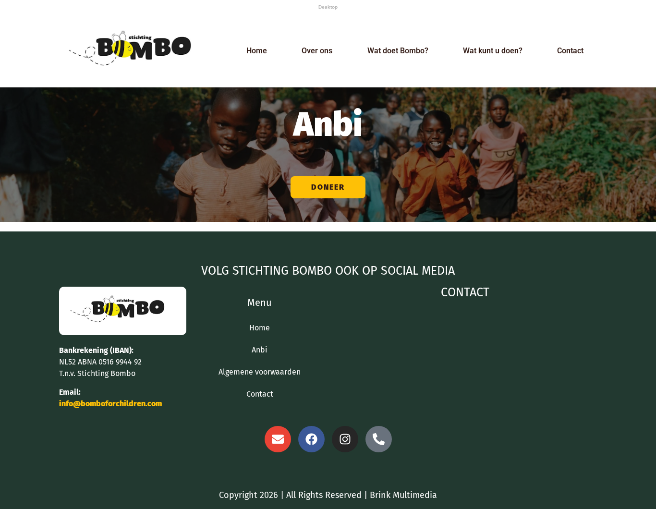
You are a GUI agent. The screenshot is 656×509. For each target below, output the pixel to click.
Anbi (259, 349)
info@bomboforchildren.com (110, 403)
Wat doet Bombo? (397, 50)
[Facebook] (311, 439)
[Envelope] (278, 439)
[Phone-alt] (378, 439)
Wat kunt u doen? (492, 50)
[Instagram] (345, 439)
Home (256, 50)
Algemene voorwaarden (260, 371)
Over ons (317, 50)
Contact (570, 50)
